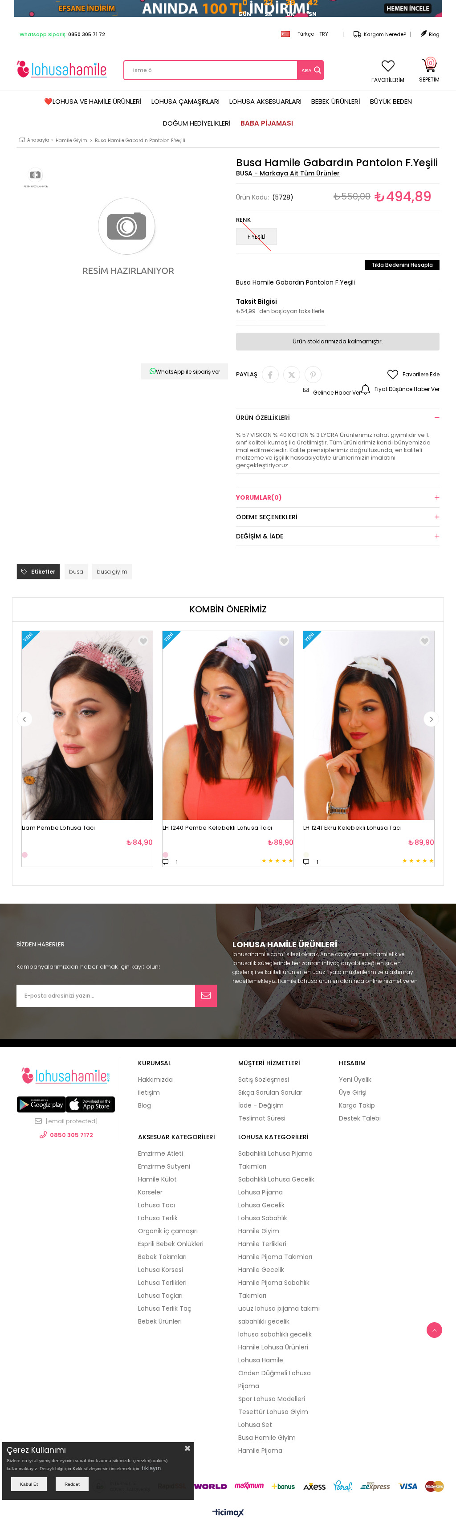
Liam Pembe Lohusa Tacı (58, 828)
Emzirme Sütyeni (164, 1166)
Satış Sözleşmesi (263, 1079)
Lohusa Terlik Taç (164, 1308)
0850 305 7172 (71, 1135)
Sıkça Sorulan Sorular (270, 1092)
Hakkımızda (155, 1079)
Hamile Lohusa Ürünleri (273, 1347)
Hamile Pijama (260, 1450)
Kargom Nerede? (385, 34)
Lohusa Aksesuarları (265, 101)
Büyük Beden (391, 101)
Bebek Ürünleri (335, 101)
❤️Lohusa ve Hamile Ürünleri (93, 101)
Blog (434, 34)
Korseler (150, 1192)
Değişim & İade (259, 536)
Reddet (72, 1484)
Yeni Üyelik (355, 1079)
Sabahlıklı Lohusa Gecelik (276, 1179)
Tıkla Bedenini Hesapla (402, 265)
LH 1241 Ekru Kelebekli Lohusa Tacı (352, 828)
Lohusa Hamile (260, 1360)
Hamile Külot (157, 1179)
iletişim (149, 1092)
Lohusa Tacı (156, 1205)
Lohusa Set (255, 1424)
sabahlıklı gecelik (263, 1321)
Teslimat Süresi (261, 1118)
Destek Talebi (360, 1118)
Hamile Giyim (258, 1231)
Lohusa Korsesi (160, 1269)
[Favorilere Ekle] (143, 641)
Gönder (206, 996)
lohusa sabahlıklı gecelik (275, 1334)
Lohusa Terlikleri (162, 1282)
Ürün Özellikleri (263, 417)
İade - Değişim (261, 1105)
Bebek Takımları (162, 1256)
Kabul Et (29, 1484)
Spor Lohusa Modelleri (271, 1398)
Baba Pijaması (266, 123)
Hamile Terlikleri (262, 1243)
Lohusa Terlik (158, 1218)
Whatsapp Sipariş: (62, 34)
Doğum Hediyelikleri (197, 123)
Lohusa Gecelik (261, 1205)
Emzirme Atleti (160, 1153)
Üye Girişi (352, 1092)
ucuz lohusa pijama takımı (279, 1308)
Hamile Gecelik (261, 1269)
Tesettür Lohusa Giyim (273, 1411)
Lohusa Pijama (260, 1192)
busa (76, 571)
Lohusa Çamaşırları (185, 101)
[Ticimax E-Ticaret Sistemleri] (228, 1513)
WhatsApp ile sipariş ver (188, 371)
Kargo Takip (357, 1105)
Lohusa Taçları (160, 1295)
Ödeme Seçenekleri (266, 517)
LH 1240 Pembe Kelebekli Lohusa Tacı (217, 828)
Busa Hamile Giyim (267, 1437)
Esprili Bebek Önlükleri (171, 1243)
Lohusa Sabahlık (262, 1218)
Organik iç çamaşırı (168, 1231)
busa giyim (112, 571)
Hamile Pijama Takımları (275, 1256)
